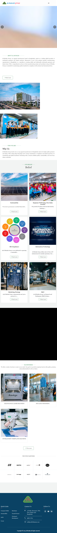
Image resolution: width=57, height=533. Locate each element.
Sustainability (4, 513)
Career (2, 521)
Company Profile (5, 510)
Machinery (14, 510)
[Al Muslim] (20, 3)
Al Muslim (28, 530)
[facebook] (45, 511)
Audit (2, 517)
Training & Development (15, 517)
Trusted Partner (15, 513)
